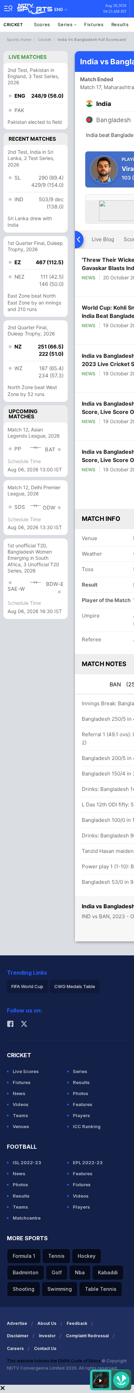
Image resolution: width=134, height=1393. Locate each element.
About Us (46, 1323)
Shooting (23, 1289)
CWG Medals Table (74, 986)
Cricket (13, 24)
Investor (47, 1335)
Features (82, 1104)
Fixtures (94, 24)
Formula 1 (24, 1256)
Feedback (77, 1323)
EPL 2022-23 (88, 1162)
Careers (15, 1348)
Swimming (59, 1289)
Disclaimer (18, 1335)
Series (66, 24)
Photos (80, 1093)
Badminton (25, 1272)
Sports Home (19, 39)
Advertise (17, 1323)
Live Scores (26, 1071)
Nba (80, 1272)
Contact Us (45, 1348)
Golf (57, 1272)
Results (120, 24)
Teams (20, 1115)
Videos (21, 1104)
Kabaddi (108, 1272)
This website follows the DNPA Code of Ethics (54, 1360)
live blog (103, 239)
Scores (42, 24)
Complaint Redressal (87, 1335)
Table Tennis (100, 1289)
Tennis (56, 1256)
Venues (21, 1126)
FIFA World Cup (27, 986)
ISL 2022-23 (27, 1162)
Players (81, 1115)
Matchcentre (27, 1218)
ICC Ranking (87, 1126)
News (89, 277)
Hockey (87, 1256)
